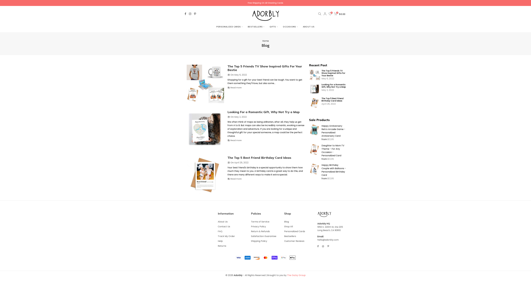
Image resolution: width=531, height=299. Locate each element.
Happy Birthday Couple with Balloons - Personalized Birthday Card (334, 170)
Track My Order (226, 236)
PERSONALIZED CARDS (228, 26)
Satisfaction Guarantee (263, 236)
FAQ (220, 231)
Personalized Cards (294, 231)
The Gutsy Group (296, 275)
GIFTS (273, 26)
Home (265, 40)
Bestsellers (290, 236)
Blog (286, 221)
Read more (236, 87)
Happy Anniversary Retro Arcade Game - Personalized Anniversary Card (333, 130)
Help (220, 241)
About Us (223, 221)
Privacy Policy (258, 226)
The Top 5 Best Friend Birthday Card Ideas (332, 99)
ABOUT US (308, 26)
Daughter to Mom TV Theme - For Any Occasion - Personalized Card (333, 150)
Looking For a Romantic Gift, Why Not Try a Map (334, 85)
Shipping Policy (259, 241)
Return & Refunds (260, 231)
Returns (222, 246)
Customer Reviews (294, 241)
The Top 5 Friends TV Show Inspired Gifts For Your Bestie (333, 73)
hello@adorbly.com (328, 239)
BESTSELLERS (255, 26)
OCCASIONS (289, 26)
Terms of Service (260, 221)
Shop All (288, 226)
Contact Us (224, 226)
